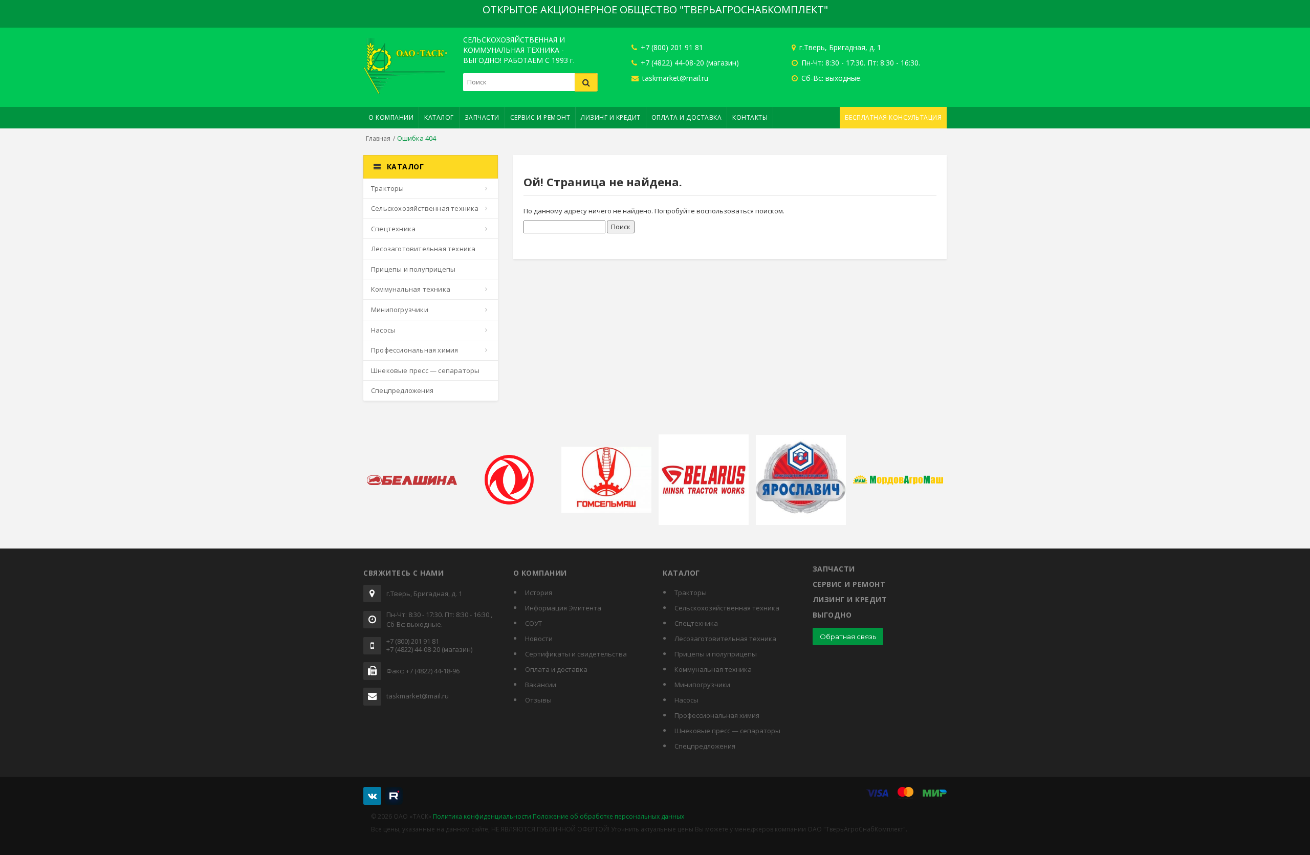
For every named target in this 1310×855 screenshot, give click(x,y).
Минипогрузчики (399, 309)
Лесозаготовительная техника (423, 248)
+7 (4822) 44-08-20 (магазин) (689, 63)
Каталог (439, 117)
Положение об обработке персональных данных (608, 816)
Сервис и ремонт (540, 117)
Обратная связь (848, 636)
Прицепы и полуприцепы (413, 269)
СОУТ (533, 623)
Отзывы (538, 700)
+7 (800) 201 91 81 (671, 47)
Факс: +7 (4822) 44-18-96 (423, 671)
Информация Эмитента (563, 607)
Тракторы (387, 188)
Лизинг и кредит (611, 117)
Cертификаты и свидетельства (576, 654)
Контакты (750, 117)
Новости (539, 638)
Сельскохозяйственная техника (425, 208)
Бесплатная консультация (893, 117)
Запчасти (482, 117)
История (538, 592)
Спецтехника (393, 228)
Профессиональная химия (414, 350)
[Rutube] (394, 796)
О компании (390, 117)
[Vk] (372, 796)
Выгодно (832, 615)
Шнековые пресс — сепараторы (425, 370)
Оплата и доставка (686, 117)
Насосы (383, 330)
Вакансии (540, 684)
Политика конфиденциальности (482, 816)
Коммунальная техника (410, 289)
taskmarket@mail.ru (674, 78)
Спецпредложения (402, 390)
